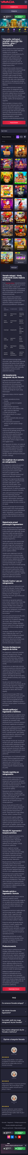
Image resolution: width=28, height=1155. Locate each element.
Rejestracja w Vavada (14, 989)
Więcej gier (14, 267)
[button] (2, 23)
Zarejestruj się (14, 7)
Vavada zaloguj (10, 283)
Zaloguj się (14, 11)
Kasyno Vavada (14, 122)
